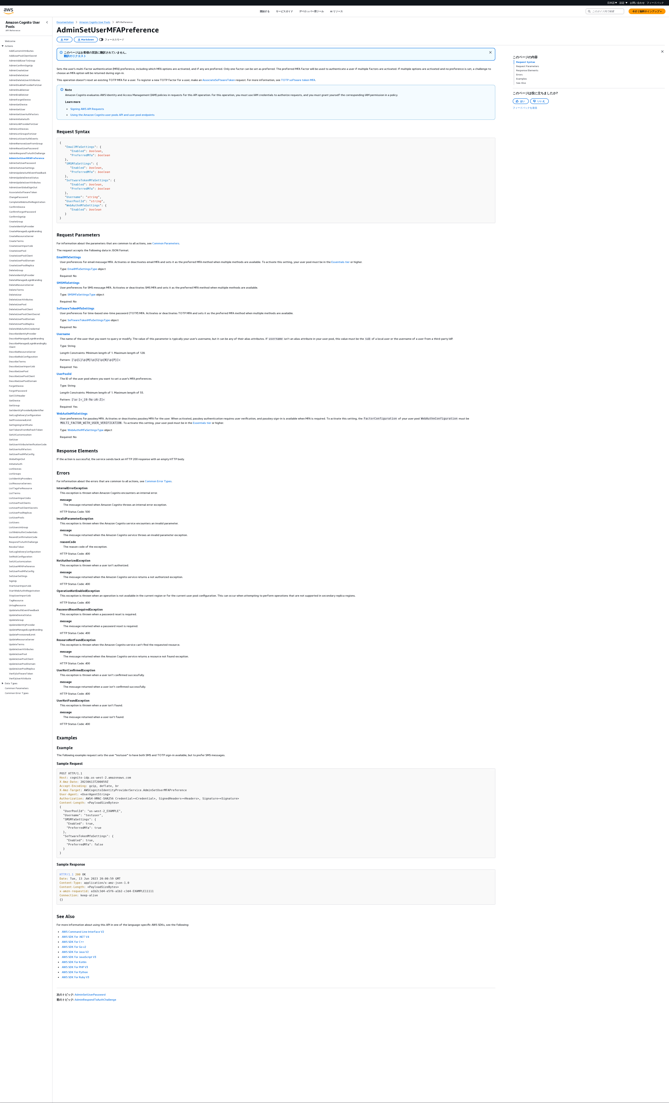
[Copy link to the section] (54, 131)
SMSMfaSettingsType (81, 294)
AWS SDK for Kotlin (74, 962)
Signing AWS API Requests (87, 109)
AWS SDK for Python (75, 972)
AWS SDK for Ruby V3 (75, 977)
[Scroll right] (345, 11)
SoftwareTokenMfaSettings (87, 180)
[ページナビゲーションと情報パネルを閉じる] (662, 51)
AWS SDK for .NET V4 (75, 936)
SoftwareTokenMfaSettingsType (89, 320)
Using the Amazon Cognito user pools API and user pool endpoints (112, 114)
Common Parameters (165, 243)
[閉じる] (490, 52)
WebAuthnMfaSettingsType (85, 430)
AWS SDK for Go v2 (74, 947)
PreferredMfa (82, 155)
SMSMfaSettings (79, 163)
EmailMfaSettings (80, 147)
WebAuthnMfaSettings (83, 205)
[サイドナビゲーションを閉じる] (47, 22)
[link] (124, 22)
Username (73, 197)
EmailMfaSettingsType (82, 269)
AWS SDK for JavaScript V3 (79, 957)
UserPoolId (75, 201)
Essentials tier (340, 262)
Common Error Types (158, 481)
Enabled (78, 151)
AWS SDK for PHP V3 (75, 967)
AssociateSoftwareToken (218, 80)
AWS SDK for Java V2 (75, 952)
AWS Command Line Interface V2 (83, 931)
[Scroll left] (257, 11)
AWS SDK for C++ (73, 941)
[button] (75, 56)
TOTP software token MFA (298, 80)
